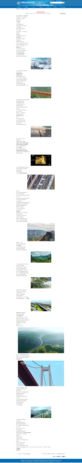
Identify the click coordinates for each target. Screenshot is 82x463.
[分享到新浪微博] (62, 13)
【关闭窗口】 (63, 456)
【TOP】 (54, 456)
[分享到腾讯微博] (63, 13)
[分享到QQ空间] (61, 13)
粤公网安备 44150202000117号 (56, 460)
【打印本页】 (58, 456)
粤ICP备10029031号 (47, 460)
